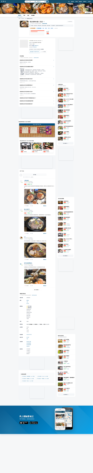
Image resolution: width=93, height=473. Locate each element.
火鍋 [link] (43, 28)
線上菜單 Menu (37, 124)
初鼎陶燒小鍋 (36, 45)
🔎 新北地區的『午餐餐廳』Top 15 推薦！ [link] (42, 378)
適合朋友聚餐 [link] (29, 344)
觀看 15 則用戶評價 (35, 51)
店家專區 (84, 1)
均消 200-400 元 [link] (29, 334)
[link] (67, 90)
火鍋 (25, 18)
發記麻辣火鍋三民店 (36, 22)
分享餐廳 (44, 51)
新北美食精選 (33, 28)
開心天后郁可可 (27, 209)
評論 (28, 15)
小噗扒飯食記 (26, 180)
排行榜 (89, 1)
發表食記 (72, 1)
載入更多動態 (36, 289)
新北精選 (22, 18)
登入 (69, 1)
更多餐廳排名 (65, 143)
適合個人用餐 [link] (29, 341)
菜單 (24, 15)
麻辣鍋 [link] (28, 300)
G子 (25, 236)
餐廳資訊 (19, 15)
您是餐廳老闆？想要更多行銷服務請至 (36, 49)
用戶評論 (22, 171)
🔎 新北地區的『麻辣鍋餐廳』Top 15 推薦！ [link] (28, 376)
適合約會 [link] (28, 346)
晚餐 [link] (46, 28)
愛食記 (20, 18)
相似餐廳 (32, 15)
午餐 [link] (48, 28)
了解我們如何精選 (44, 23)
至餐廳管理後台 (39, 136)
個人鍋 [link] (28, 303)
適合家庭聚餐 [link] (29, 343)
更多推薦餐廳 (65, 255)
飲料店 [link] (52, 28)
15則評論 (47, 34)
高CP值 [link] (28, 337)
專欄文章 (80, 1)
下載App (76, 1)
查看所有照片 (89, 12)
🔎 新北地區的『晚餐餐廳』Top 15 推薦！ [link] (28, 378)
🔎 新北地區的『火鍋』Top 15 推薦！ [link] (43, 376)
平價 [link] (27, 338)
